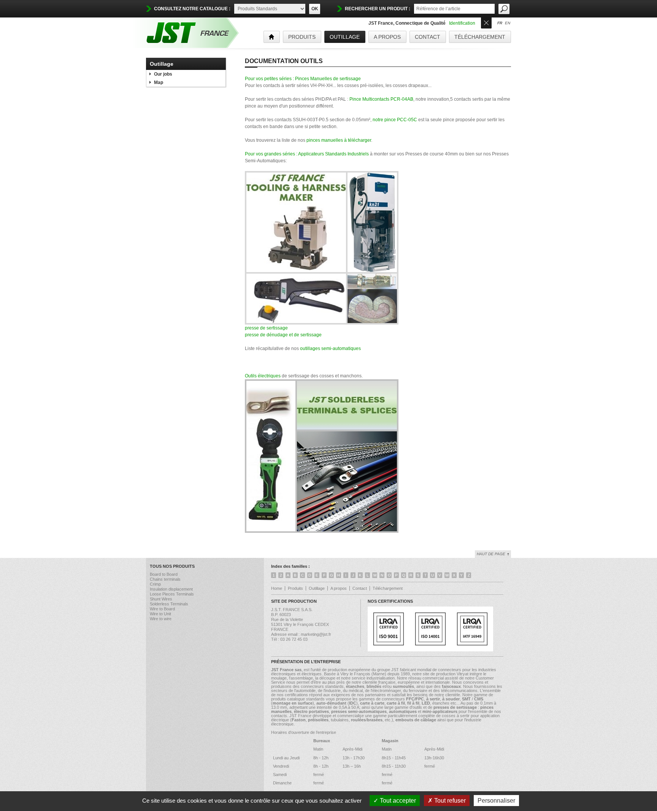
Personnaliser (496, 800)
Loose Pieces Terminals (172, 594)
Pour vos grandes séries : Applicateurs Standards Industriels (307, 154)
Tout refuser (449, 800)
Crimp (155, 584)
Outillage (345, 37)
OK (314, 8)
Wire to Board (162, 609)
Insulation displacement (171, 589)
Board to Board (164, 574)
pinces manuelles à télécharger (338, 140)
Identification (462, 23)
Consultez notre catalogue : (192, 8)
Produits (295, 588)
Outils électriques (263, 376)
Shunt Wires (161, 599)
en (507, 23)
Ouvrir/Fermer (486, 22)
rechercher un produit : (377, 8)
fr (499, 23)
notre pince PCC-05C (395, 119)
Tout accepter (397, 800)
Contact (427, 37)
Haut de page (491, 554)
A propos (387, 37)
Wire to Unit (160, 613)
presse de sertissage (266, 328)
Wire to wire (160, 618)
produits (302, 37)
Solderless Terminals (169, 604)
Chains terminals (165, 579)
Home (276, 588)
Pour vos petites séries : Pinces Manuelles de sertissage (303, 78)
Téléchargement (479, 37)
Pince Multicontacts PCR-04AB (381, 99)
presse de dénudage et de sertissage (283, 334)
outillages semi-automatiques (330, 348)
